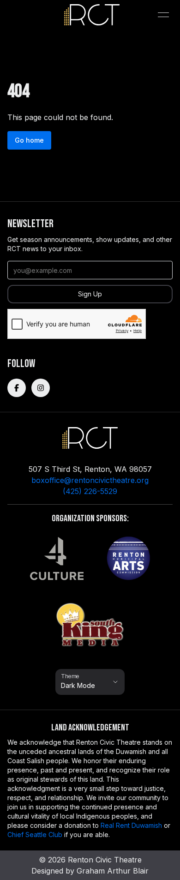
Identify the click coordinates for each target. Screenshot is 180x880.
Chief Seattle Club (34, 834)
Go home (29, 140)
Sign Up (90, 294)
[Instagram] (40, 388)
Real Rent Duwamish (131, 825)
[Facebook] (16, 388)
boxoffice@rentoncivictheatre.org (90, 480)
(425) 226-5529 (90, 491)
